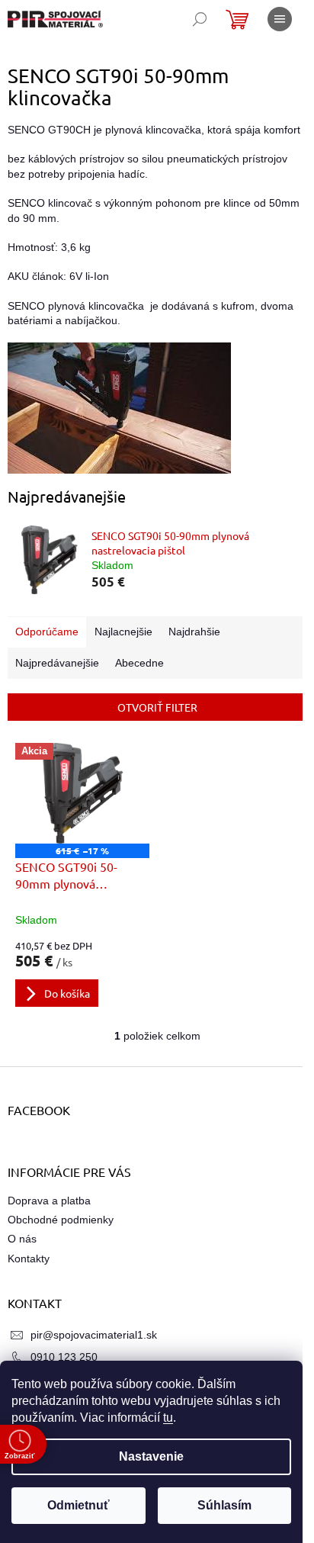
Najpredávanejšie (57, 663)
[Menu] (279, 19)
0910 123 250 (64, 1357)
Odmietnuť (78, 1505)
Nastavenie (151, 1456)
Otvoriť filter (157, 707)
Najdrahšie (194, 631)
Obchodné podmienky (61, 1220)
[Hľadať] (199, 19)
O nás (22, 1239)
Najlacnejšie (123, 631)
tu (168, 1417)
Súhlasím (224, 1505)
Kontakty (29, 1258)
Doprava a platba (49, 1200)
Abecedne (139, 663)
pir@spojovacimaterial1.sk (93, 1335)
